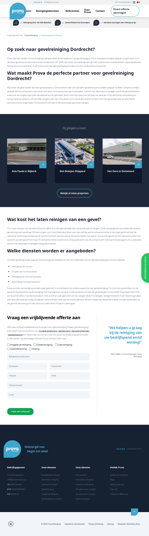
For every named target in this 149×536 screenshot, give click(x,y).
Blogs (112, 479)
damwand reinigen (80, 331)
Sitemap (110, 524)
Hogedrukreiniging (20, 344)
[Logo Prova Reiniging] (15, 11)
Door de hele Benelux (123, 2)
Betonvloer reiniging (50, 479)
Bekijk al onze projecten (74, 193)
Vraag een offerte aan (119, 494)
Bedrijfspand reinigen (50, 475)
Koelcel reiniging (83, 499)
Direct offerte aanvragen (121, 10)
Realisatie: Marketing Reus (129, 524)
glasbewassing (15, 334)
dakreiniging (64, 331)
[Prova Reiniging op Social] (11, 524)
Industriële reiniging (84, 479)
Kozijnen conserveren (85, 484)
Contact (100, 11)
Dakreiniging (65, 344)
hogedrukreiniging (48, 331)
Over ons (114, 489)
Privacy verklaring (95, 524)
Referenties (72, 11)
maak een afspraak (20, 411)
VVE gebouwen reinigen (86, 489)
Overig (35, 348)
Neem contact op (117, 484)
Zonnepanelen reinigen (86, 494)
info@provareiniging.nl (16, 479)
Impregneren (81, 475)
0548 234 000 (14, 484)
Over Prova (87, 11)
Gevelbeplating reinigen (51, 499)
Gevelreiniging (45, 344)
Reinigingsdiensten (47, 11)
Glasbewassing (18, 348)
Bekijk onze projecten (119, 475)
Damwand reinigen (49, 484)
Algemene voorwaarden (75, 524)
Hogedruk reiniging (49, 494)
